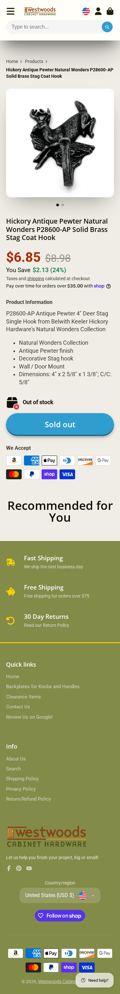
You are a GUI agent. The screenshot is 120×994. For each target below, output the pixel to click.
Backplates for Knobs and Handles (43, 686)
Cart (110, 11)
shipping (35, 278)
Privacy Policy (21, 789)
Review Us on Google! (29, 717)
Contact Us (18, 707)
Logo (40, 11)
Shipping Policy (22, 779)
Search (13, 769)
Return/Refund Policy (28, 799)
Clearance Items (23, 697)
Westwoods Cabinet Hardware (68, 981)
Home (12, 61)
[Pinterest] (19, 868)
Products (34, 61)
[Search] (107, 27)
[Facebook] (9, 868)
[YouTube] (29, 868)
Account (98, 11)
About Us (16, 759)
